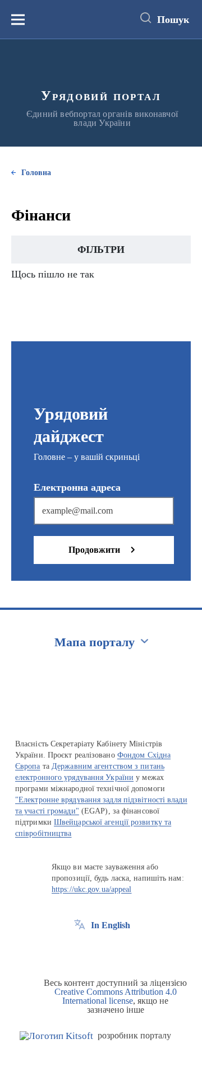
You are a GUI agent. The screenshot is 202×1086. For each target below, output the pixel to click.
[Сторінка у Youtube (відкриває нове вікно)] (121, 950)
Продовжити (94, 549)
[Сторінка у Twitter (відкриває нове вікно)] (100, 950)
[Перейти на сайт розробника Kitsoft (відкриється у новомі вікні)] (56, 1036)
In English (110, 925)
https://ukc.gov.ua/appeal (92, 889)
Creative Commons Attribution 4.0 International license (115, 996)
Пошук (173, 19)
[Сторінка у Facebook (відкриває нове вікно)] (79, 950)
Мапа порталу (94, 642)
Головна (36, 172)
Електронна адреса (77, 487)
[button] (101, 250)
